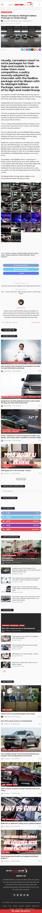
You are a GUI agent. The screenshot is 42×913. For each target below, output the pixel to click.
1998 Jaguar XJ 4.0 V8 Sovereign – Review (16, 470)
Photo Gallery (33, 397)
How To (15, 750)
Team (9, 906)
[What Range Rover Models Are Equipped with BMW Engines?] (6, 638)
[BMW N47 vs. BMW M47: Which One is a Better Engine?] (21, 809)
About (5, 906)
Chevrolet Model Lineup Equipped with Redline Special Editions (21, 286)
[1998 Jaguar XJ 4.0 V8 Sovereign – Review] (21, 456)
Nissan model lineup (12, 255)
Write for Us (35, 906)
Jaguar (4, 464)
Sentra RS (4, 256)
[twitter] (21, 517)
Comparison (5, 625)
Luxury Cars (19, 397)
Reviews (4, 466)
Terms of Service (29, 909)
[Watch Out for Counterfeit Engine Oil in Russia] (21, 698)
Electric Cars (16, 430)
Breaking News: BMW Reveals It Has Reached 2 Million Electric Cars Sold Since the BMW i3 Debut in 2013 (26, 570)
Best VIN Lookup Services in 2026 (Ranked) (18, 628)
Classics (10, 464)
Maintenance (21, 750)
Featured (4, 12)
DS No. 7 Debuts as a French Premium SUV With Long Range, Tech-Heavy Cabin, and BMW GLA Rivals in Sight (21, 436)
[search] (39, 4)
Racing (4, 362)
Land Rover (5, 397)
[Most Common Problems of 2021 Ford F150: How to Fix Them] (21, 774)
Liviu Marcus (7, 473)
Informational (14, 625)
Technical (9, 784)
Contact (12, 909)
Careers (15, 906)
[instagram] (21, 525)
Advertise (28, 906)
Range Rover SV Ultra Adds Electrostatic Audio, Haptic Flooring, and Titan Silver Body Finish (20, 402)
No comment (27, 21)
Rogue (33, 255)
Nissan (10, 12)
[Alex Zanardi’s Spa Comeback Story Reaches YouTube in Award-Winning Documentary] (21, 352)
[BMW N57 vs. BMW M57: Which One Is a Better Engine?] (6, 665)
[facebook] (21, 513)
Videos (33, 362)
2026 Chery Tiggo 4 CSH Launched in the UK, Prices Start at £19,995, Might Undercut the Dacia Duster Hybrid (26, 598)
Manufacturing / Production (10, 431)
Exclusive (16, 362)
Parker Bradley (7, 371)
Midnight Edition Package (25, 253)
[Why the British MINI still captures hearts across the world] (6, 647)
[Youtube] (21, 529)
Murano (36, 253)
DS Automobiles (6, 430)
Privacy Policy (19, 909)
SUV (39, 397)
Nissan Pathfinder (24, 255)
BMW (3, 819)
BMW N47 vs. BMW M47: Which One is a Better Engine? (21, 823)
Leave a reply (8, 330)
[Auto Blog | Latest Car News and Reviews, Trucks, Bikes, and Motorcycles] (16, 870)
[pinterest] (21, 521)
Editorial (21, 906)
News (28, 362)
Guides (4, 555)
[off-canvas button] (2, 4)
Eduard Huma (6, 21)
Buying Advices (11, 555)
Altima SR (8, 253)
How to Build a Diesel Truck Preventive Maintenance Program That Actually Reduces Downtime (20, 755)
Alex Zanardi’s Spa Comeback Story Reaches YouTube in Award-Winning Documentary (20, 367)
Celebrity (10, 362)
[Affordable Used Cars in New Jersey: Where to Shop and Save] (21, 552)
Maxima (14, 253)
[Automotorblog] (21, 4)
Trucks (4, 750)
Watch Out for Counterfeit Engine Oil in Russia (18, 714)
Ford (3, 784)
